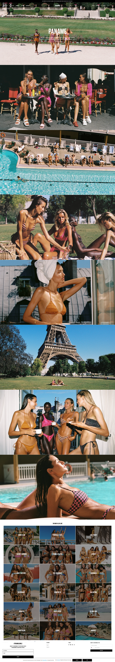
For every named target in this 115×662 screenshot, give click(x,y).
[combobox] (92, 648)
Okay (87, 660)
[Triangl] (57, 5)
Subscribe (101, 650)
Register (48, 647)
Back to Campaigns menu (57, 44)
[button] (111, 5)
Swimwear (17, 5)
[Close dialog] (34, 641)
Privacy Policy (45, 660)
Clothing (22, 5)
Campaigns (28, 5)
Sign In (48, 645)
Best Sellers (11, 5)
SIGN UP (18, 656)
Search (104, 5)
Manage (77, 660)
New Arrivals (5, 5)
